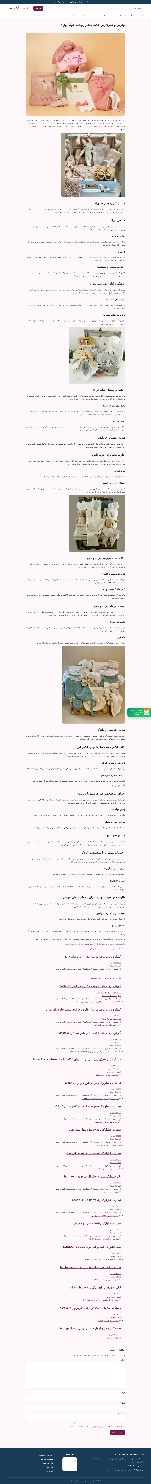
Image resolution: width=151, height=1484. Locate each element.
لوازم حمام (49, 1467)
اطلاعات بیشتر (116, 1277)
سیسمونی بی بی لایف (136, 15)
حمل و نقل (49, 1471)
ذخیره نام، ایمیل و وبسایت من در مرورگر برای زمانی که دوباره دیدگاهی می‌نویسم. (97, 1426)
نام (123, 1393)
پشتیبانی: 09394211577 (136, 1466)
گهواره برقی (85, 944)
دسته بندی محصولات (119, 15)
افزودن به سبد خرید (114, 1072)
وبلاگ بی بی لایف (93, 15)
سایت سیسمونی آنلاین (76, 939)
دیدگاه (122, 1360)
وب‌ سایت (121, 1413)
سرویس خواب (105, 15)
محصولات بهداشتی (46, 1459)
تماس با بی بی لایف (79, 15)
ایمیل (122, 1403)
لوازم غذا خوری (48, 1463)
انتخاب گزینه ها (115, 966)
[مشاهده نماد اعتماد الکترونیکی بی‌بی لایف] (69, 1464)
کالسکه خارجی (96, 944)
